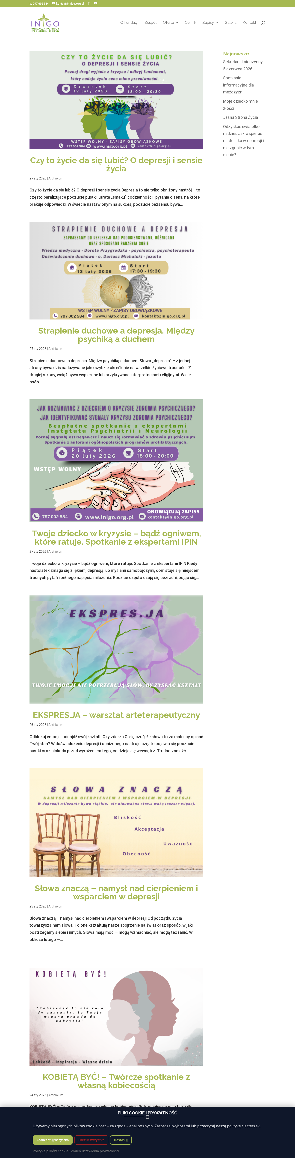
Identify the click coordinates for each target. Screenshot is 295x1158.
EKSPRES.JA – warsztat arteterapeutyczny (116, 715)
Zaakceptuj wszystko (53, 1140)
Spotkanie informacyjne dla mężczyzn (238, 84)
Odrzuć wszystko (91, 1140)
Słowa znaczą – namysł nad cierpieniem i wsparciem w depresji (116, 892)
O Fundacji (129, 23)
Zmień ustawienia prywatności (95, 1151)
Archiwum (55, 178)
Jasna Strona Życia (240, 117)
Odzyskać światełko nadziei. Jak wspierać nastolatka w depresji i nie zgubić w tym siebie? (243, 140)
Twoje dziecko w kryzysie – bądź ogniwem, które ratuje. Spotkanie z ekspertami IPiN (116, 537)
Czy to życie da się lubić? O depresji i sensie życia (116, 164)
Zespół (151, 23)
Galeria (230, 23)
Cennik (190, 23)
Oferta (168, 23)
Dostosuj (121, 1140)
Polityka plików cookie (50, 1151)
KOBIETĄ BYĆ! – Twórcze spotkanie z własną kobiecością (116, 1081)
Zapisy (208, 23)
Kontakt (249, 23)
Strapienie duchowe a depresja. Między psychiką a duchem (116, 335)
